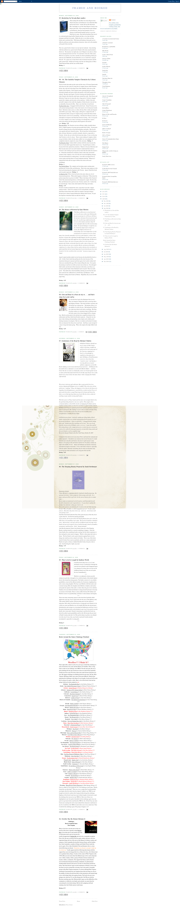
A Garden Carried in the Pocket (110, 39)
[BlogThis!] (62, 71)
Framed (113, 19)
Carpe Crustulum (106, 100)
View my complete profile (108, 31)
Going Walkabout (107, 110)
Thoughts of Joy (106, 82)
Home (78, 901)
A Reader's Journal (107, 43)
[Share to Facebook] (65, 71)
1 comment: (81, 331)
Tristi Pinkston (106, 86)
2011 (103, 194)
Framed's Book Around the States (109, 177)
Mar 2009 (106, 261)
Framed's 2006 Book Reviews (110, 182)
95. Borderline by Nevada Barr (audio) (72, 18)
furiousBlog (105, 108)
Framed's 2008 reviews (108, 164)
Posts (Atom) (69, 905)
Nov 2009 (106, 203)
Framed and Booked (90, 7)
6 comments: (82, 455)
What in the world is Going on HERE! (110, 151)
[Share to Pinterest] (67, 71)
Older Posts (95, 901)
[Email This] (60, 71)
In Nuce (104, 118)
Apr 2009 (106, 259)
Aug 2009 (106, 249)
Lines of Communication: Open (110, 139)
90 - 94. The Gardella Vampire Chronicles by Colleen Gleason (77, 80)
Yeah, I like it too (106, 156)
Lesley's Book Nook (107, 54)
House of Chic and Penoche (109, 114)
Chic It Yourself (106, 104)
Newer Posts (62, 901)
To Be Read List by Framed (109, 168)
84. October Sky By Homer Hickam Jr (72, 819)
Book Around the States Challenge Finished (74, 637)
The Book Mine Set (107, 78)
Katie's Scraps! (106, 132)
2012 (103, 191)
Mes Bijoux (105, 143)
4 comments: (82, 68)
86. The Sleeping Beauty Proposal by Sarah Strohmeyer (78, 466)
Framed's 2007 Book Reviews (110, 172)
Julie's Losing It (106, 128)
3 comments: (82, 283)
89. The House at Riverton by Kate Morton (73, 209)
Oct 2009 (106, 206)
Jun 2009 (106, 254)
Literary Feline (106, 58)
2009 (103, 199)
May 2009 (106, 256)
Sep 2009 (106, 208)
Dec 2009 (106, 201)
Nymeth (104, 62)
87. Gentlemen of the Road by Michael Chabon (75, 341)
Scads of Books (106, 66)
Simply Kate (105, 147)
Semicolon (105, 70)
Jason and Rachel (107, 124)
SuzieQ (104, 74)
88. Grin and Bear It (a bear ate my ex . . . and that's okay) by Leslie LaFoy (77, 295)
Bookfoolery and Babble (108, 46)
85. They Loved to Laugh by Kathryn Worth (74, 560)
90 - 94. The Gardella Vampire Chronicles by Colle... (110, 215)
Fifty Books (105, 50)
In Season (104, 121)
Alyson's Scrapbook (107, 96)
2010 (103, 196)
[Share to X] (63, 71)
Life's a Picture (106, 135)
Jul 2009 (106, 252)
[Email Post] (87, 68)
